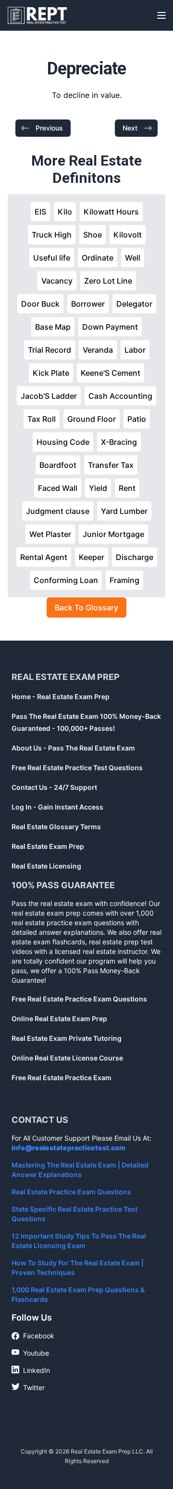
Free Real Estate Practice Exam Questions (79, 999)
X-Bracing (119, 442)
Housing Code (63, 442)
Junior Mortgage (113, 534)
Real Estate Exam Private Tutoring (67, 1038)
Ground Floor (91, 419)
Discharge (134, 557)
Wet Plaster (50, 534)
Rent (127, 488)
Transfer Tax (111, 465)
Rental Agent (43, 557)
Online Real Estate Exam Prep (59, 1018)
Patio (136, 419)
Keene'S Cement (110, 373)
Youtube (30, 1352)
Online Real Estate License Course (67, 1058)
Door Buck (40, 304)
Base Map (53, 327)
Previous (49, 128)
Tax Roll (41, 419)
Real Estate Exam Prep (48, 846)
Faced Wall (57, 488)
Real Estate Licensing (46, 866)
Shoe (92, 234)
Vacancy (57, 281)
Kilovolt (127, 234)
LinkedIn (31, 1370)
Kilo (65, 211)
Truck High (52, 234)
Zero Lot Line (108, 281)
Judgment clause (57, 511)
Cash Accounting (120, 396)
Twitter (28, 1387)
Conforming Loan (66, 580)
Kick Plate (51, 373)
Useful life (51, 257)
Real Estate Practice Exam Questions (71, 1192)
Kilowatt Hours (111, 211)
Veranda (98, 350)
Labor (135, 350)
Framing (124, 580)
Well (132, 257)
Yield (98, 488)
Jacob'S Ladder (49, 396)
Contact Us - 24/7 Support (54, 787)
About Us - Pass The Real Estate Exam (73, 748)
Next (130, 128)
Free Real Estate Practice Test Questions (77, 767)
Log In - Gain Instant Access (57, 807)
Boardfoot (57, 465)
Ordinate (97, 257)
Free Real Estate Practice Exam (61, 1077)
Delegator (134, 304)
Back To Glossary (86, 607)
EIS (40, 211)
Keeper (91, 557)
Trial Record (49, 350)
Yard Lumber (124, 511)
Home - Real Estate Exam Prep (61, 696)
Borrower (88, 304)
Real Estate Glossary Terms (56, 826)
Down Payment (110, 327)
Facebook (33, 1336)
